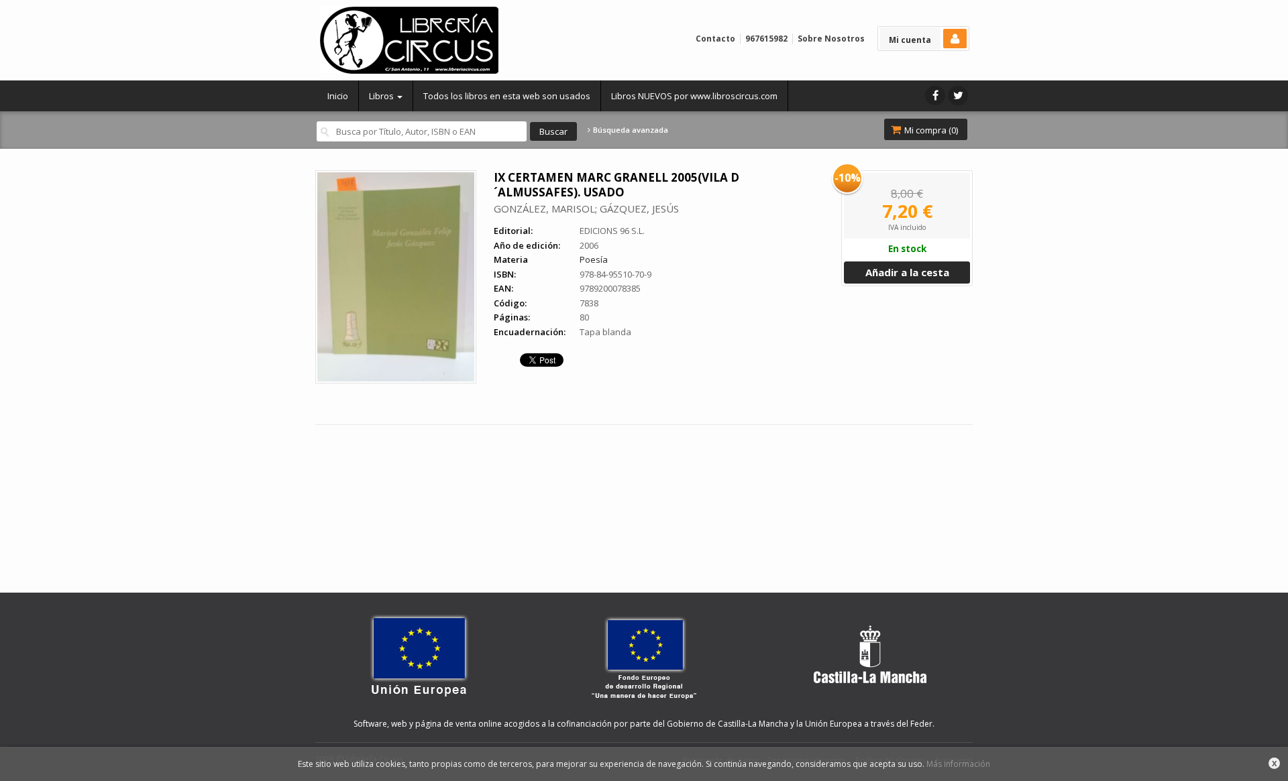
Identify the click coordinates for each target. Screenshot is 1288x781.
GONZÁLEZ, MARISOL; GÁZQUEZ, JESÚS (586, 208)
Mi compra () (930, 130)
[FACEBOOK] (935, 95)
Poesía (594, 259)
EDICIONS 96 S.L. (612, 231)
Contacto (715, 38)
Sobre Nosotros (831, 38)
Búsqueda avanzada (629, 130)
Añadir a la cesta (907, 272)
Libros (382, 96)
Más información (958, 764)
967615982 (766, 38)
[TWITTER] (958, 95)
